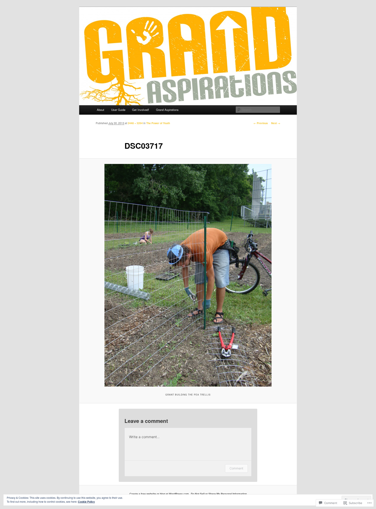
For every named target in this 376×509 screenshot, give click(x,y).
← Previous (260, 123)
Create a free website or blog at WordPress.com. (159, 494)
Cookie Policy (86, 502)
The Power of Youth (158, 123)
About (100, 110)
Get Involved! (140, 110)
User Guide (118, 110)
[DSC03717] (188, 275)
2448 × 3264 (135, 123)
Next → (275, 123)
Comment (236, 468)
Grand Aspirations (167, 110)
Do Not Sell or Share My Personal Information (219, 494)
